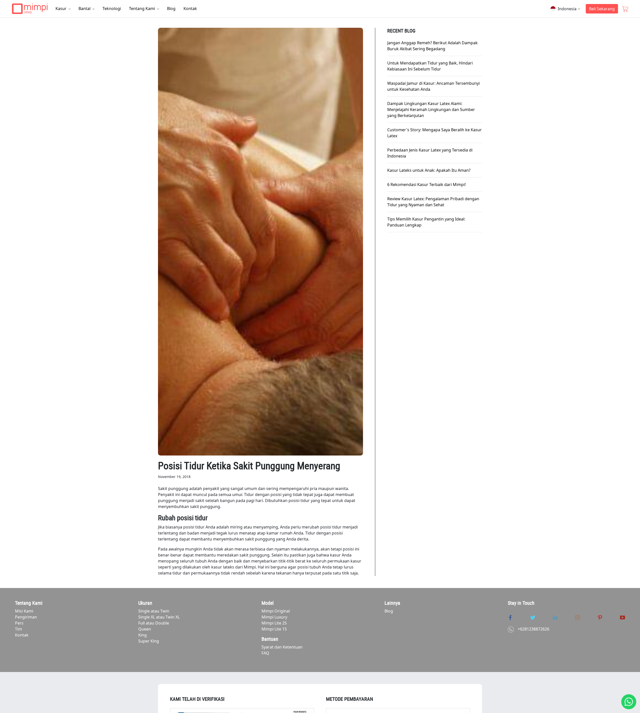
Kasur (62, 8)
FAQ (265, 653)
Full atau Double (153, 623)
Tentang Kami (142, 8)
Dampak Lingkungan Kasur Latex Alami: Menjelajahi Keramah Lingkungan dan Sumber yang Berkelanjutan (431, 109)
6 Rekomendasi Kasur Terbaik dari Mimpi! (426, 184)
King (142, 635)
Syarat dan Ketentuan (282, 647)
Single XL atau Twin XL (159, 617)
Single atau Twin (153, 611)
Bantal (85, 8)
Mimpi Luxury (274, 617)
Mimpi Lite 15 (274, 629)
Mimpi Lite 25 (274, 623)
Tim (18, 629)
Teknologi (111, 8)
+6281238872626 (533, 629)
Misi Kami (24, 611)
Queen (144, 629)
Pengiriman (26, 617)
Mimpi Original (276, 611)
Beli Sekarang (602, 9)
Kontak (190, 8)
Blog (171, 8)
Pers (19, 623)
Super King (148, 641)
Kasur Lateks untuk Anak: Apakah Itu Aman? (428, 170)
